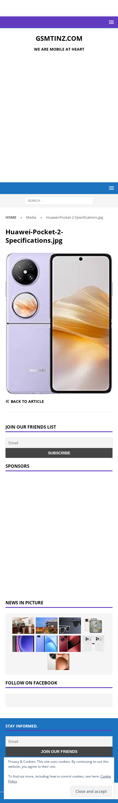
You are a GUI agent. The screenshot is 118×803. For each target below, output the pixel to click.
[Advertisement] (59, 118)
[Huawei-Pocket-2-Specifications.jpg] (59, 391)
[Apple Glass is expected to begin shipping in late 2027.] (70, 625)
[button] (110, 22)
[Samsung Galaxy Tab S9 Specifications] (23, 644)
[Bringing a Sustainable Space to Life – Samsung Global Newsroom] (23, 625)
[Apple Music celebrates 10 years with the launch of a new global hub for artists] (47, 625)
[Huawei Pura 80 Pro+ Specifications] (70, 644)
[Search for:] (59, 200)
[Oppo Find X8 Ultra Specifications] (58, 662)
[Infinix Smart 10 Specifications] (47, 644)
